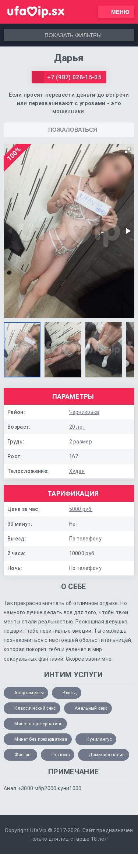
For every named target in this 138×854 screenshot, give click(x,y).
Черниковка (84, 412)
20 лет (77, 427)
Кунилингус (99, 739)
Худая (77, 471)
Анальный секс (91, 708)
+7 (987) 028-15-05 (74, 77)
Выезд (70, 692)
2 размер (80, 442)
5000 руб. (81, 509)
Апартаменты (29, 692)
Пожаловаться (72, 130)
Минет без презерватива (40, 739)
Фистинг (23, 754)
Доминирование (106, 754)
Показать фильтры (73, 35)
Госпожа (61, 754)
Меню (120, 12)
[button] (128, 150)
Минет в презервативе (38, 723)
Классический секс (35, 708)
